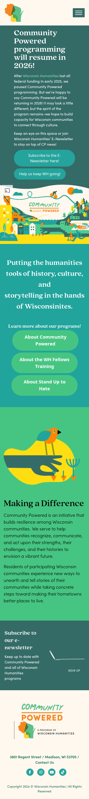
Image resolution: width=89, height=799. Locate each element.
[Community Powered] (14, 13)
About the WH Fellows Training (44, 362)
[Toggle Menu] (78, 12)
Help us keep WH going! (39, 173)
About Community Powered (45, 340)
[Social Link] (30, 772)
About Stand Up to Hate (44, 385)
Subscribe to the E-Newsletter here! (44, 158)
